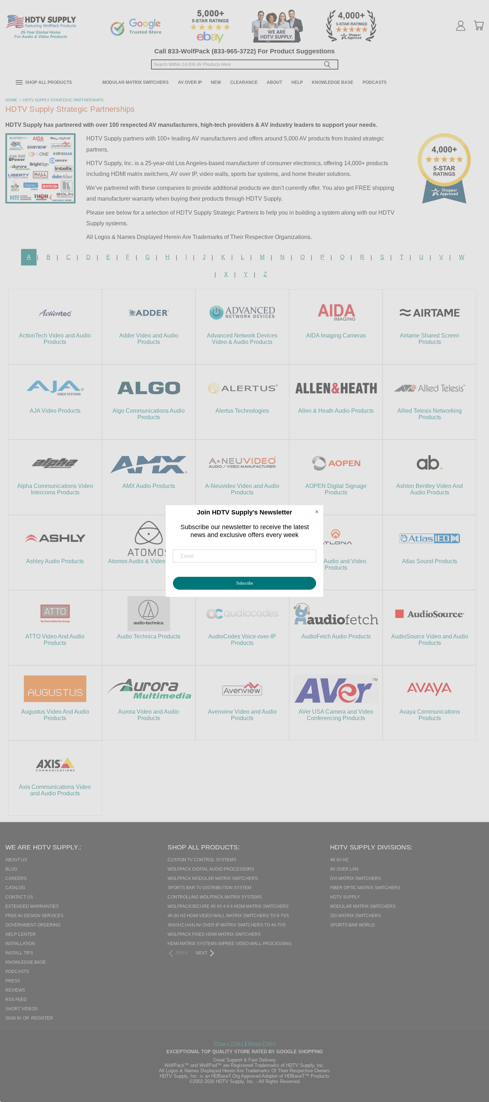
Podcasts (375, 82)
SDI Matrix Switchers (355, 915)
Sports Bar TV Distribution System (209, 887)
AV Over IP (190, 82)
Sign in (13, 1018)
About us (16, 859)
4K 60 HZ (339, 859)
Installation (20, 943)
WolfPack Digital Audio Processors (211, 869)
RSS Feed (16, 999)
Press (12, 980)
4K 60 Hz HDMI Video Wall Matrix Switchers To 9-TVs (228, 915)
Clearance (244, 82)
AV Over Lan (344, 869)
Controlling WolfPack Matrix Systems (215, 897)
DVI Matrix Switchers (355, 878)
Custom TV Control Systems (202, 859)
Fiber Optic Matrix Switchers (365, 887)
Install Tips (19, 952)
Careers (15, 878)
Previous (471, 1060)
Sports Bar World (352, 925)
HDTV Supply (345, 897)
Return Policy (262, 1043)
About (274, 82)
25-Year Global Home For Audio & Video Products (40, 34)
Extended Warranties (32, 906)
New (216, 82)
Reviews (15, 990)
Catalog (15, 887)
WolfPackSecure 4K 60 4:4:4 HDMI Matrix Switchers (228, 906)
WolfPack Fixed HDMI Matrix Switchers (214, 934)
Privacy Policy (229, 1043)
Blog (11, 869)
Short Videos (21, 1008)
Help (297, 82)
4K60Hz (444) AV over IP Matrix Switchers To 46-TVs (227, 925)
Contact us (19, 897)
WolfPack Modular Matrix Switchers (213, 878)
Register (42, 1018)
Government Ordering (32, 925)
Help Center (20, 934)
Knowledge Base (332, 82)
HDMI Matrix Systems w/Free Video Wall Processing (229, 943)
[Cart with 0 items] (478, 25)
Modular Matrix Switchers (135, 82)
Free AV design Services (34, 915)
